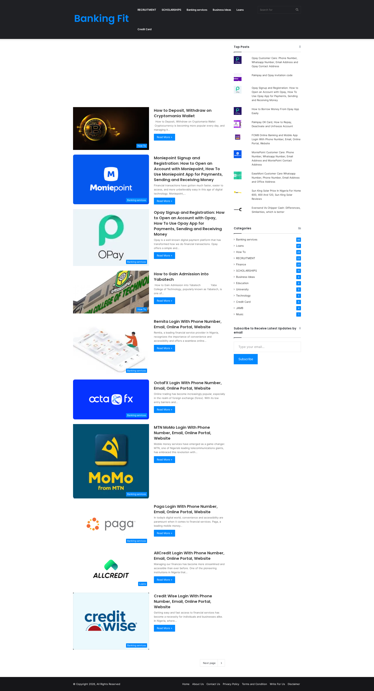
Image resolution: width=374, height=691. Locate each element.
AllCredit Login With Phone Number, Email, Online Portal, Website (189, 555)
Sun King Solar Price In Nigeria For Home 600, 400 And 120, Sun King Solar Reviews (276, 194)
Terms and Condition (254, 684)
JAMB (239, 308)
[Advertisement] (149, 73)
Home (186, 684)
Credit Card (145, 29)
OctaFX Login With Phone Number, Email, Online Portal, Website (188, 385)
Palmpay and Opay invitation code (272, 75)
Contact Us (213, 684)
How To (241, 252)
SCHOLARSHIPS (171, 9)
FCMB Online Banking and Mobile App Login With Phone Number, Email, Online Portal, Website (276, 139)
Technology (243, 295)
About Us (198, 684)
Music (239, 314)
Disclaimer (294, 684)
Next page (209, 663)
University (242, 289)
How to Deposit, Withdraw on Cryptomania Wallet (183, 113)
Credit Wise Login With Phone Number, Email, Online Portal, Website (183, 601)
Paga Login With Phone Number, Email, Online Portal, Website (186, 509)
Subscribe (245, 359)
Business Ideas (222, 9)
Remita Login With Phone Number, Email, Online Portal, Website (187, 324)
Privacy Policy (231, 684)
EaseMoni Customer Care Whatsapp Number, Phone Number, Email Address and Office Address (276, 177)
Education (242, 283)
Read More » (164, 137)
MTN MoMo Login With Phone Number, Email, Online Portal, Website (182, 433)
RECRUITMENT (147, 9)
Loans (240, 9)
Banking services (197, 9)
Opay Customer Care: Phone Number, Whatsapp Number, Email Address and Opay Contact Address (275, 62)
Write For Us (277, 684)
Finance (241, 264)
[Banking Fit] (101, 19)
